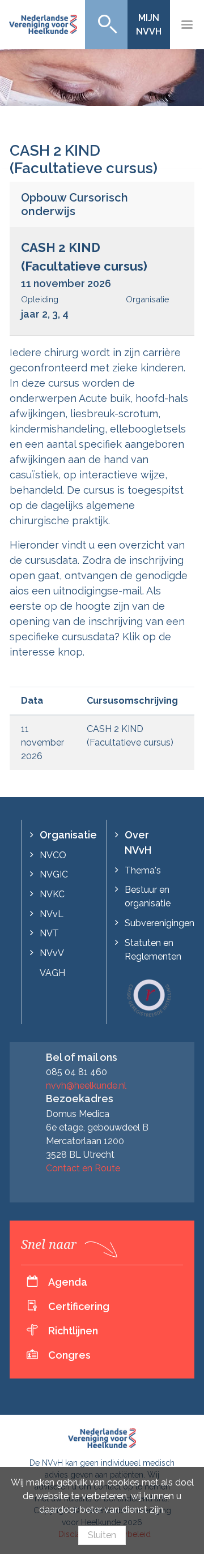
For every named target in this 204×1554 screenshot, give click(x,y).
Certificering (78, 1306)
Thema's (143, 870)
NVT (49, 933)
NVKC (52, 894)
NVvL (51, 914)
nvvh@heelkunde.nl (86, 1085)
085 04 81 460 (76, 1072)
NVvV (52, 953)
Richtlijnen (73, 1331)
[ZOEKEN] (106, 24)
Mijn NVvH (149, 24)
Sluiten (102, 1535)
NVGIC (54, 874)
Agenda (67, 1282)
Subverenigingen (159, 923)
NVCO (53, 855)
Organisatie (68, 835)
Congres (69, 1355)
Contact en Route (83, 1168)
